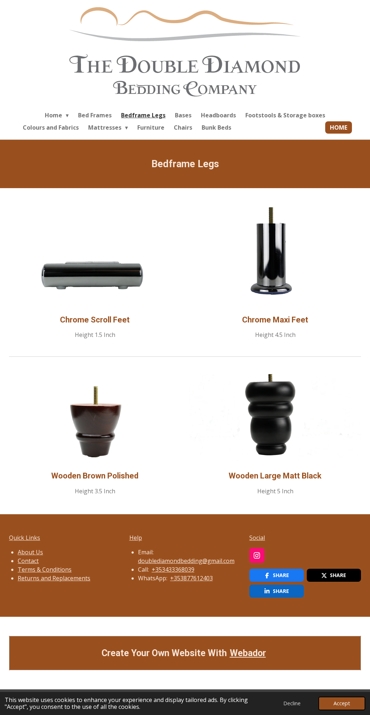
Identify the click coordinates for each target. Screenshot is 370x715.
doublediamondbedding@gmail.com (186, 561)
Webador (248, 653)
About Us (30, 552)
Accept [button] (342, 703)
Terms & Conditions (45, 569)
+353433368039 (173, 569)
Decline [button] (292, 703)
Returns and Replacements (54, 578)
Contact (28, 561)
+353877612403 (191, 578)
